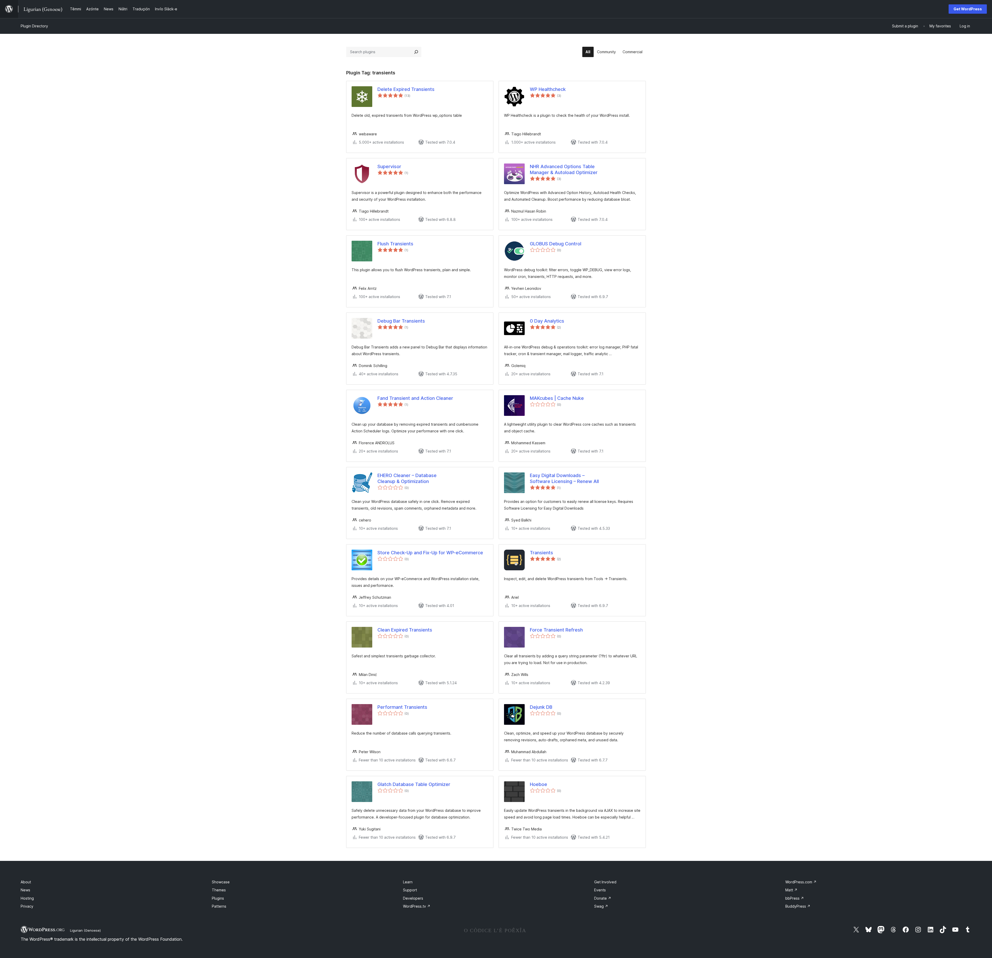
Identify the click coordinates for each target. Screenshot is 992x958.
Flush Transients (395, 243)
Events (600, 890)
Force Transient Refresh (556, 630)
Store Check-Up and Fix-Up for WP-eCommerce (430, 552)
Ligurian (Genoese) (85, 930)
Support (410, 890)
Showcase (221, 882)
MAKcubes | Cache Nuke (557, 398)
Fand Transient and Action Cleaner (415, 398)
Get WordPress (968, 9)
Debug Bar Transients (401, 321)
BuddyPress (797, 906)
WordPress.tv (416, 906)
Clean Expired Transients (404, 630)
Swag (601, 906)
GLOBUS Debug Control (555, 243)
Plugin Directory (34, 26)
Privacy (27, 906)
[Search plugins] (416, 52)
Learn (408, 882)
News (25, 890)
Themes (219, 890)
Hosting (27, 898)
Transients (541, 552)
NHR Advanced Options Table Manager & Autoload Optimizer (564, 169)
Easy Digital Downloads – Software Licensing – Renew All (564, 478)
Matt (791, 890)
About (26, 882)
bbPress (794, 898)
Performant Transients (402, 707)
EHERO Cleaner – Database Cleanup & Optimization (407, 478)
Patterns (219, 906)
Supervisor (389, 166)
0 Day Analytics (547, 321)
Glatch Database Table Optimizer (413, 784)
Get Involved (605, 882)
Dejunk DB (541, 707)
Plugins (218, 898)
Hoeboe (538, 784)
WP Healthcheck (548, 89)
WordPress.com (801, 882)
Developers (413, 898)
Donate (602, 898)
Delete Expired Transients (406, 89)
